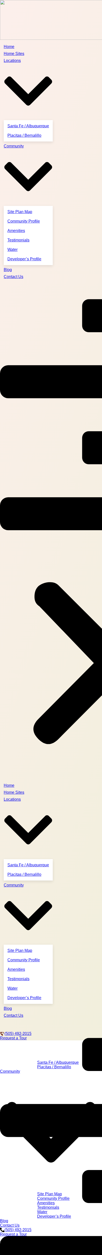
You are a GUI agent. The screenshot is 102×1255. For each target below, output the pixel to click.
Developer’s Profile (24, 259)
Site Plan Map (19, 212)
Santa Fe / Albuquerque (28, 126)
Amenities (16, 231)
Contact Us (13, 277)
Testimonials (18, 240)
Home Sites (14, 53)
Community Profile (23, 221)
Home (9, 47)
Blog (8, 270)
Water (12, 249)
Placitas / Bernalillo (24, 135)
